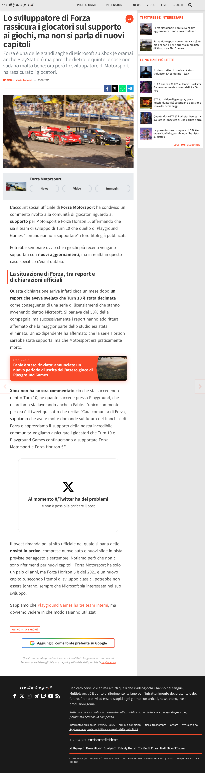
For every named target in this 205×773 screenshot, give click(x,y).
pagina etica (108, 662)
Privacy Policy (106, 725)
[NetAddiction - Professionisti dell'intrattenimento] (103, 740)
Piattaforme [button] (86, 5)
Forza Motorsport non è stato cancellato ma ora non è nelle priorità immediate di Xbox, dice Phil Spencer (178, 45)
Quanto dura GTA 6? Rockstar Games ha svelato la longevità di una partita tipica (178, 118)
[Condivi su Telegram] (130, 88)
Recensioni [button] (115, 5)
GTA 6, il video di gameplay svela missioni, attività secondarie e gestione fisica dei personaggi (177, 103)
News (44, 188)
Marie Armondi (24, 80)
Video (151, 5)
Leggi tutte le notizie (187, 144)
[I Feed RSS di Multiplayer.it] (57, 695)
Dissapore (110, 748)
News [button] (137, 5)
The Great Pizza (148, 748)
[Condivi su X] (115, 88)
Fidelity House (127, 748)
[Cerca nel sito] (190, 5)
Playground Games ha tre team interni (73, 605)
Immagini (112, 188)
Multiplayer (76, 748)
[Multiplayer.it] (18, 5)
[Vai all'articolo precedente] (200, 386)
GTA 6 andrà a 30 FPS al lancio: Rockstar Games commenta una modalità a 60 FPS (177, 87)
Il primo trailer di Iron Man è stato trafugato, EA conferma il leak (174, 71)
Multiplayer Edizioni (172, 748)
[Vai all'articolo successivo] (5, 386)
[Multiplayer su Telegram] (36, 695)
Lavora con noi (189, 725)
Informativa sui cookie (82, 725)
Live (164, 5)
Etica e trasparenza (155, 725)
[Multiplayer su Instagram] (29, 695)
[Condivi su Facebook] (107, 88)
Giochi (178, 5)
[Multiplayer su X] (21, 695)
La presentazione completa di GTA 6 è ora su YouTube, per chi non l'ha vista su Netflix (176, 133)
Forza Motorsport (45, 179)
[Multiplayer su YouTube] (50, 695)
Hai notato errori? (24, 629)
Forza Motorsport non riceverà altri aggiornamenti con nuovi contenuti (175, 29)
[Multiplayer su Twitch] (43, 695)
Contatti (173, 725)
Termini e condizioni (129, 725)
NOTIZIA (7, 80)
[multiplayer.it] (36, 688)
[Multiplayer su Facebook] (14, 695)
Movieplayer (93, 748)
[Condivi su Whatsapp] (122, 88)
